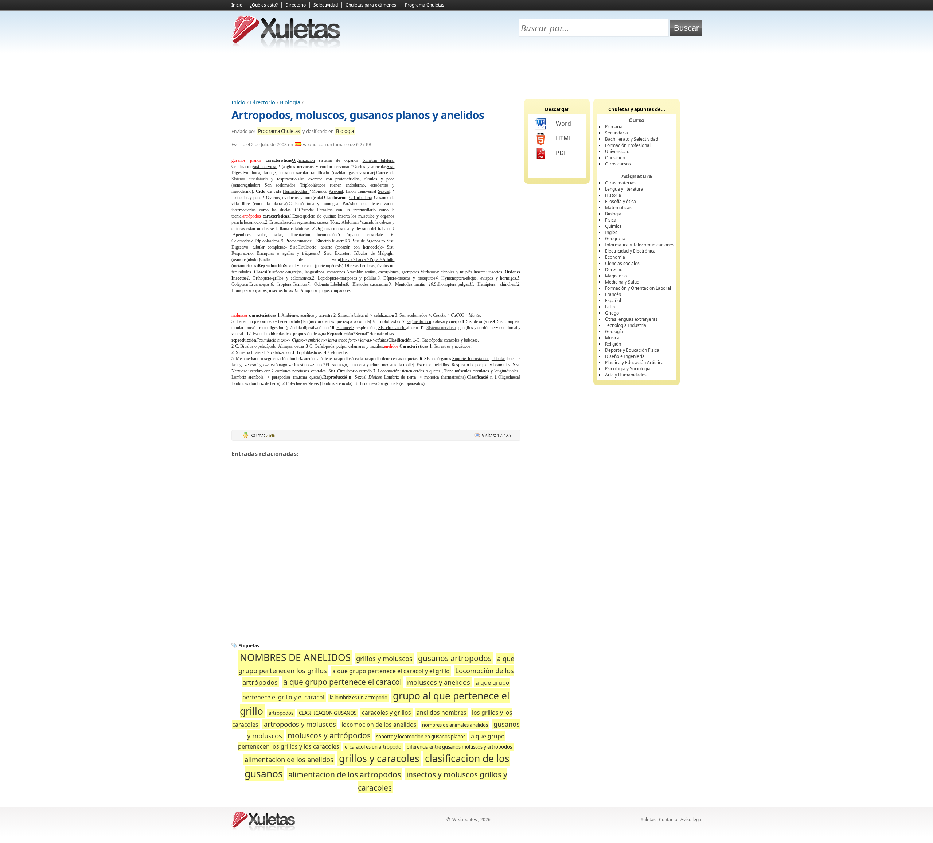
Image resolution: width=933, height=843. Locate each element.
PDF (561, 153)
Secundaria (616, 133)
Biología (290, 102)
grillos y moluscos (384, 658)
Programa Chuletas (424, 5)
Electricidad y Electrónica (630, 251)
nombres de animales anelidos (455, 725)
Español (613, 300)
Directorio (295, 5)
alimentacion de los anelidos (289, 759)
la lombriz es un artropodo (358, 697)
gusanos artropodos (455, 658)
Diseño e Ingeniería (625, 356)
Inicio (236, 5)
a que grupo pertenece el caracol (342, 681)
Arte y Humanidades (626, 375)
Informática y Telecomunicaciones (639, 245)
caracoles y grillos (386, 713)
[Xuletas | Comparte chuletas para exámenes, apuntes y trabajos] (286, 46)
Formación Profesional (628, 145)
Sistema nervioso (441, 327)
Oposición (615, 158)
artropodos (281, 713)
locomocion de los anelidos (379, 725)
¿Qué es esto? (264, 5)
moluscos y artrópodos (329, 735)
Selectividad (325, 5)
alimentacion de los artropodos (344, 774)
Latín (610, 307)
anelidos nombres (441, 713)
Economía (615, 257)
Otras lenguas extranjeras (631, 319)
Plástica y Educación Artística (634, 362)
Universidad (617, 151)
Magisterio (616, 276)
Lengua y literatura (624, 189)
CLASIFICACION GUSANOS (327, 713)
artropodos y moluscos (300, 724)
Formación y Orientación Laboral (638, 288)
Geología (614, 331)
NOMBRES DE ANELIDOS (295, 657)
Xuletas (648, 819)
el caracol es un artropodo (373, 747)
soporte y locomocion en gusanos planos (420, 736)
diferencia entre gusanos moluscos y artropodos (459, 747)
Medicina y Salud (622, 282)
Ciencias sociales (622, 263)
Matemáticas (618, 207)
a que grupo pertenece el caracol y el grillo (391, 671)
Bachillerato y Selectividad (631, 139)
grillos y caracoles (379, 758)
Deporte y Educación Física (632, 350)
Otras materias (620, 183)
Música (612, 338)
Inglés (611, 232)
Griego (612, 313)
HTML (564, 138)
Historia (613, 195)
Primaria (613, 127)
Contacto (668, 819)
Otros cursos (618, 164)
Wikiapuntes (464, 819)
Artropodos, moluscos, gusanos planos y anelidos (357, 115)
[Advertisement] (466, 73)
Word (563, 124)
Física (610, 220)
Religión (613, 344)
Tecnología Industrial (626, 325)
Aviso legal (691, 819)
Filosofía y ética (620, 201)
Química (613, 226)
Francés (613, 294)
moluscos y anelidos (438, 682)
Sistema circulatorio (249, 179)
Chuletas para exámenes (371, 5)
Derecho (613, 269)
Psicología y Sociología (628, 369)
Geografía (615, 238)
